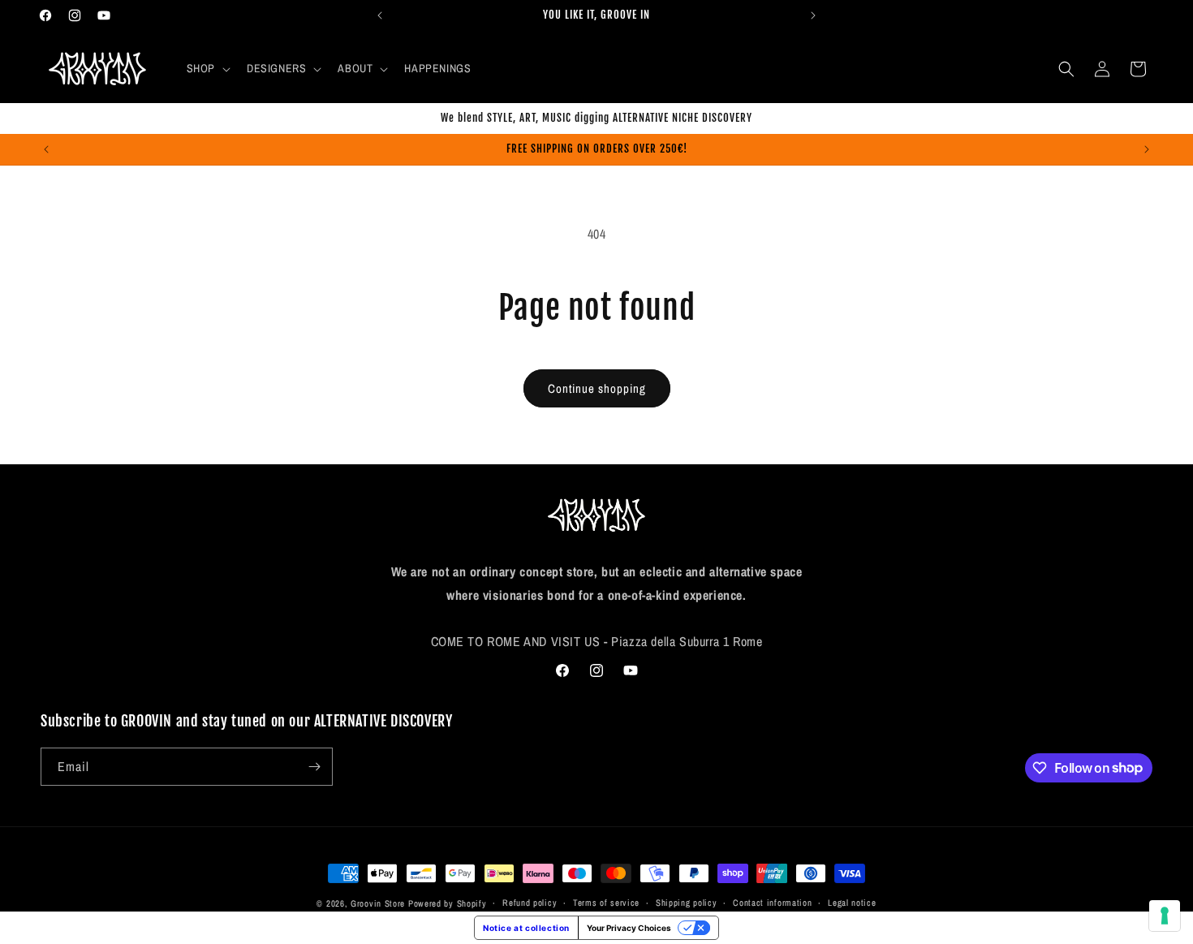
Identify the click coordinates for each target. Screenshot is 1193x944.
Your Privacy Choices (629, 928)
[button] (207, 68)
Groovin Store (378, 903)
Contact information (772, 902)
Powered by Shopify (447, 903)
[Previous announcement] (380, 15)
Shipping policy (686, 902)
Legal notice (852, 902)
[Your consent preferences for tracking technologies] (1164, 915)
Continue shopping (597, 388)
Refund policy (529, 902)
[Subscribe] (314, 767)
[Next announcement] (813, 15)
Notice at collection (526, 928)
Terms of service (606, 902)
